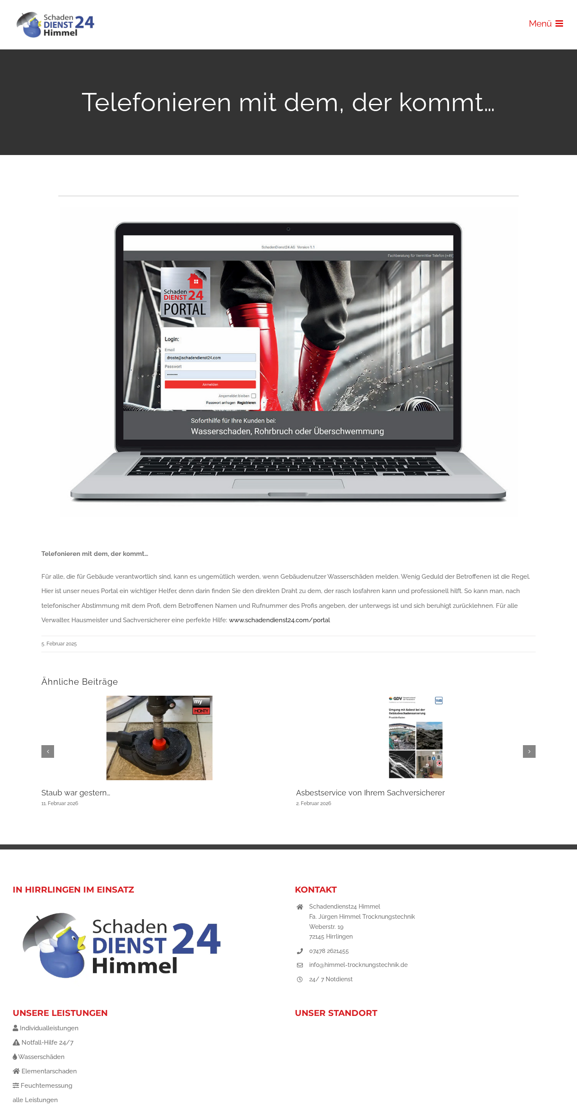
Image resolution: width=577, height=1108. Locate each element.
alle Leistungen (35, 1100)
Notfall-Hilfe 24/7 (46, 1042)
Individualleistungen (48, 1028)
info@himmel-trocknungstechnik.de (358, 964)
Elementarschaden (48, 1071)
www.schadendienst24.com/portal (279, 620)
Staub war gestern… (75, 792)
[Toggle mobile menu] (559, 23)
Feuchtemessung (45, 1085)
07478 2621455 (329, 950)
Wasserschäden (41, 1057)
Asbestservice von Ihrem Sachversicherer (370, 792)
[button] (47, 751)
